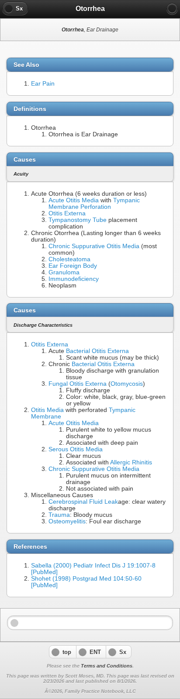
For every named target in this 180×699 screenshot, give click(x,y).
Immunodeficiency (73, 279)
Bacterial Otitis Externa (97, 351)
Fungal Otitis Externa (77, 384)
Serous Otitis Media (75, 449)
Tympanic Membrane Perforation (94, 203)
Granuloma (64, 272)
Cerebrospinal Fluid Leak (83, 501)
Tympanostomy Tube (77, 220)
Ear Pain (43, 83)
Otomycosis (127, 384)
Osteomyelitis (67, 521)
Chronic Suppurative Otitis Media (93, 246)
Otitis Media (47, 410)
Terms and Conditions (106, 665)
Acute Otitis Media (73, 200)
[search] (172, 8)
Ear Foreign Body (72, 266)
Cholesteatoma (69, 259)
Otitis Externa (67, 213)
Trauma (59, 515)
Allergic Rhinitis (131, 462)
